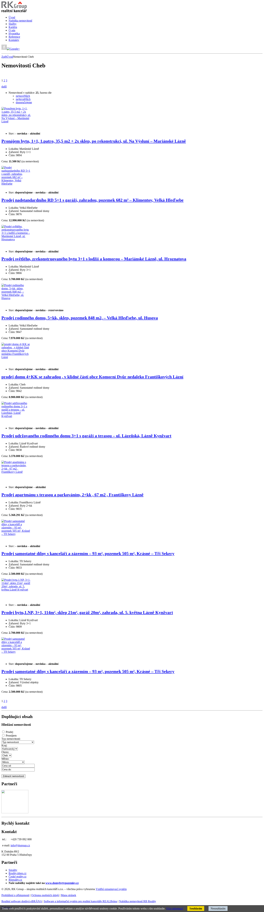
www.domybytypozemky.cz (62, 882)
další (4, 86)
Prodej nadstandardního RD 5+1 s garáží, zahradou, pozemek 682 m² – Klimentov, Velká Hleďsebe (92, 200)
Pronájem (11, 735)
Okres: (5, 752)
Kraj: (4, 745)
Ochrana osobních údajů (45, 895)
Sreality (13, 870)
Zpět (4, 56)
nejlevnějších (23, 99)
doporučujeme (24, 102)
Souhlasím (195, 908)
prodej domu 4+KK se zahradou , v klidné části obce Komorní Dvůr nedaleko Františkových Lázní (92, 376)
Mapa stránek (68, 895)
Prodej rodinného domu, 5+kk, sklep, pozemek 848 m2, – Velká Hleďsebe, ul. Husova (79, 318)
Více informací (174, 908)
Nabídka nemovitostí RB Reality (137, 901)
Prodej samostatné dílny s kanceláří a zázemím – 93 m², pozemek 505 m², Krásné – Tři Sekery (87, 553)
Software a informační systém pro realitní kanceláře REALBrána (80, 901)
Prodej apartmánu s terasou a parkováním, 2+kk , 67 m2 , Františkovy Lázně (72, 494)
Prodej (9, 731)
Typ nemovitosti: (10, 738)
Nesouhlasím (218, 908)
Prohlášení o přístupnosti (15, 895)
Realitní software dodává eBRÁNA (21, 901)
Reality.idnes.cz (17, 873)
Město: (5, 758)
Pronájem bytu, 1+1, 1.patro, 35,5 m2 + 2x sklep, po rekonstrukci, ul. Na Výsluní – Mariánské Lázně (93, 141)
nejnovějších (23, 95)
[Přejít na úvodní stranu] (14, 11)
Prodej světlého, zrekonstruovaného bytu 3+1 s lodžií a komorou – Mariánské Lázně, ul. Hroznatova (93, 259)
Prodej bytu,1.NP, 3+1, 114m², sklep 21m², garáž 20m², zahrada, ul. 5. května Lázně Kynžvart (87, 612)
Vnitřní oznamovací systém (111, 889)
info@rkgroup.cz (20, 845)
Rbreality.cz (15, 879)
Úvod (10, 56)
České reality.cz (17, 876)
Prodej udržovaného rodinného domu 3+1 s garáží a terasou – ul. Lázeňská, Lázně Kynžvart (86, 435)
